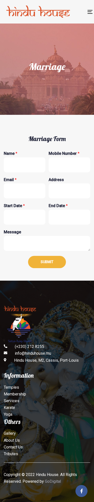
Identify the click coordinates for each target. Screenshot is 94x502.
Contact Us (13, 447)
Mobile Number (64, 153)
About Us (12, 440)
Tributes (11, 453)
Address (56, 179)
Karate (9, 407)
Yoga (8, 414)
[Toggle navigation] (78, 12)
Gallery (10, 433)
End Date (58, 205)
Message (12, 232)
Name (10, 153)
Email (10, 179)
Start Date (14, 205)
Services (11, 400)
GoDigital (53, 481)
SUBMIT (47, 262)
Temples (11, 387)
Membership (15, 394)
